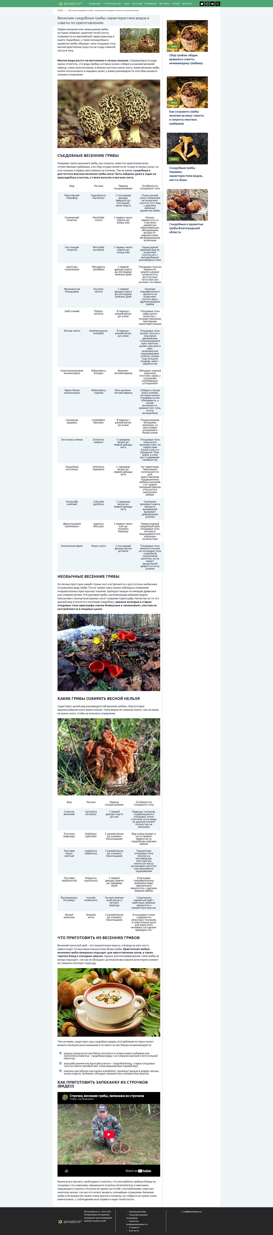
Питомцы (164, 4)
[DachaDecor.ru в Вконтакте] (212, 5)
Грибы (60, 10)
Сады (127, 4)
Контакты (134, 1230)
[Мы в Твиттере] (202, 5)
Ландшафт (95, 4)
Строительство (112, 4)
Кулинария (150, 4)
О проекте (134, 1227)
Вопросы (187, 4)
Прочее (176, 4)
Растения (137, 4)
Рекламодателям (137, 1211)
